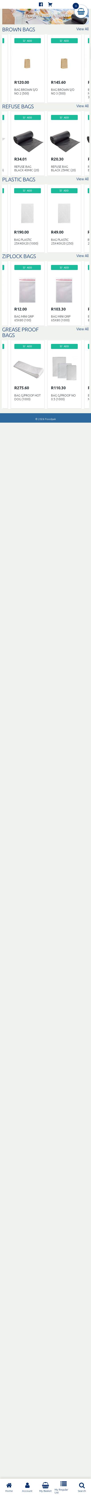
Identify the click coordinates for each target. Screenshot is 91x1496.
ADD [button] (29, 40)
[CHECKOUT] (50, 4)
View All (82, 29)
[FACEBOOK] (41, 4)
